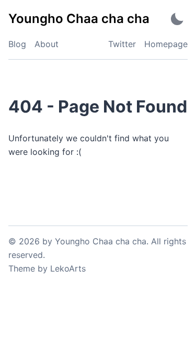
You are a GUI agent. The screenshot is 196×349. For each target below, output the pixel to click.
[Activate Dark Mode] (177, 18)
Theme (21, 268)
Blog (17, 44)
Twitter (122, 44)
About (46, 44)
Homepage (166, 44)
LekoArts (68, 268)
